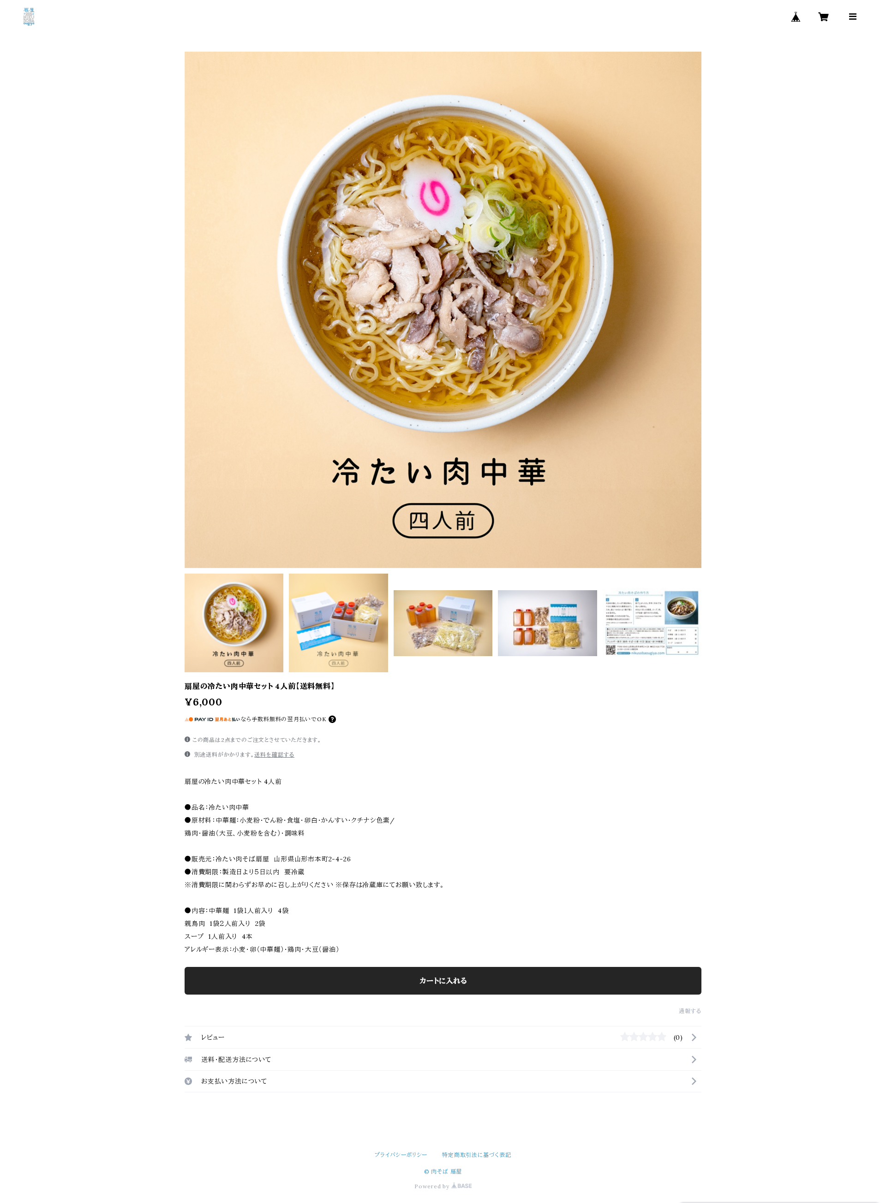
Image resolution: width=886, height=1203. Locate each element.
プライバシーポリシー (401, 1154)
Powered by (432, 1186)
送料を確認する (274, 754)
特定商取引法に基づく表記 (476, 1154)
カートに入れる (443, 980)
